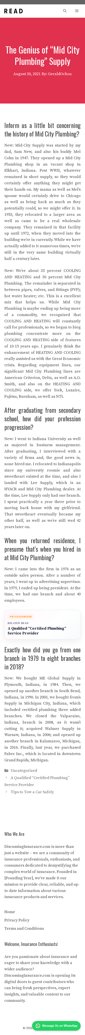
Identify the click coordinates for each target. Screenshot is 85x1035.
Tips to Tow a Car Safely (32, 792)
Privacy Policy (16, 920)
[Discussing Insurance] (13, 11)
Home (9, 911)
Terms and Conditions (24, 928)
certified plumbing (39, 709)
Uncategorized (24, 770)
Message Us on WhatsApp (59, 1025)
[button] (65, 11)
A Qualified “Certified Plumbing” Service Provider (37, 631)
